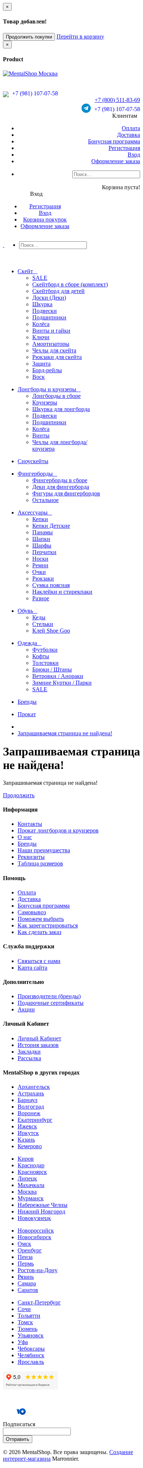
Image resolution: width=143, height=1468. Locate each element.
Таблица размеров (40, 863)
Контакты (30, 824)
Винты (41, 435)
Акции (26, 1009)
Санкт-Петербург (39, 1302)
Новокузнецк (34, 1218)
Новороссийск (36, 1230)
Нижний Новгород (41, 1211)
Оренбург (30, 1250)
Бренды (27, 844)
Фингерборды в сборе (59, 480)
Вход (134, 154)
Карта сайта (32, 967)
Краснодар (31, 1165)
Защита (41, 363)
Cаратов (28, 1290)
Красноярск (32, 1172)
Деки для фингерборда (60, 487)
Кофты (40, 656)
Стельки (42, 624)
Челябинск (31, 1355)
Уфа (23, 1342)
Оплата (131, 128)
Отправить (17, 1439)
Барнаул (27, 1100)
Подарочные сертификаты (51, 1003)
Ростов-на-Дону (38, 1270)
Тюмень (27, 1329)
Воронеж (29, 1113)
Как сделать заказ (39, 932)
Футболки (45, 650)
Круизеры (44, 402)
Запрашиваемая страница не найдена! (65, 733)
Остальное (45, 500)
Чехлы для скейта (54, 350)
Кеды (38, 617)
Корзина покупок (45, 219)
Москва (27, 1192)
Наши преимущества (44, 850)
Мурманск (31, 1198)
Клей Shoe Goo (51, 630)
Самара (27, 1283)
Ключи (41, 337)
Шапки (41, 539)
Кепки (40, 519)
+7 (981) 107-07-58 (34, 93)
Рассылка (29, 1058)
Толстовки (45, 663)
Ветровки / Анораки (57, 676)
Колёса (41, 324)
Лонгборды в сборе (56, 396)
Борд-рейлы (47, 370)
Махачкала (31, 1185)
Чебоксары (31, 1349)
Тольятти (29, 1316)
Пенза (25, 1257)
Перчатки (44, 552)
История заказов (38, 1045)
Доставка (128, 135)
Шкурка (42, 304)
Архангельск (34, 1087)
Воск (38, 377)
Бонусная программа (114, 141)
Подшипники (49, 317)
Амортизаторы (50, 344)
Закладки (29, 1051)
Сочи (24, 1309)
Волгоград (31, 1106)
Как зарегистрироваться (48, 925)
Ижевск (27, 1126)
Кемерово (30, 1146)
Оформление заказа (115, 161)
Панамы (42, 532)
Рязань (26, 1277)
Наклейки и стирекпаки (62, 592)
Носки (40, 559)
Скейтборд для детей (58, 291)
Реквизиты (31, 857)
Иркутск (28, 1133)
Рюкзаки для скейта (57, 357)
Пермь (26, 1263)
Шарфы (41, 545)
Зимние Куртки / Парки (62, 683)
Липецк (27, 1178)
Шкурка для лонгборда (61, 409)
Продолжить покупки (29, 37)
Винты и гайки (51, 330)
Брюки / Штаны (52, 669)
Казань (26, 1139)
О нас (25, 837)
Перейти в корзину (80, 36)
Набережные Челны (42, 1205)
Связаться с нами (39, 961)
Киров (26, 1159)
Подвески (44, 311)
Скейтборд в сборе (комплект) (70, 284)
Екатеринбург (35, 1120)
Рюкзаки (43, 578)
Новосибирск (34, 1237)
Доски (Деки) (49, 297)
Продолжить (18, 795)
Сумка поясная (51, 585)
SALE (39, 278)
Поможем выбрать (41, 919)
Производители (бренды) (49, 996)
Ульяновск (31, 1335)
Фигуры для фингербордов (66, 493)
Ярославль (31, 1362)
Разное (40, 598)
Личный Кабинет (39, 1038)
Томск (25, 1322)
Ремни (40, 565)
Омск (24, 1244)
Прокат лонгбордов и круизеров (58, 830)
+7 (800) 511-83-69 (117, 100)
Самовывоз (32, 912)
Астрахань (31, 1093)
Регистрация (124, 148)
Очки (39, 572)
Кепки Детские (51, 526)
